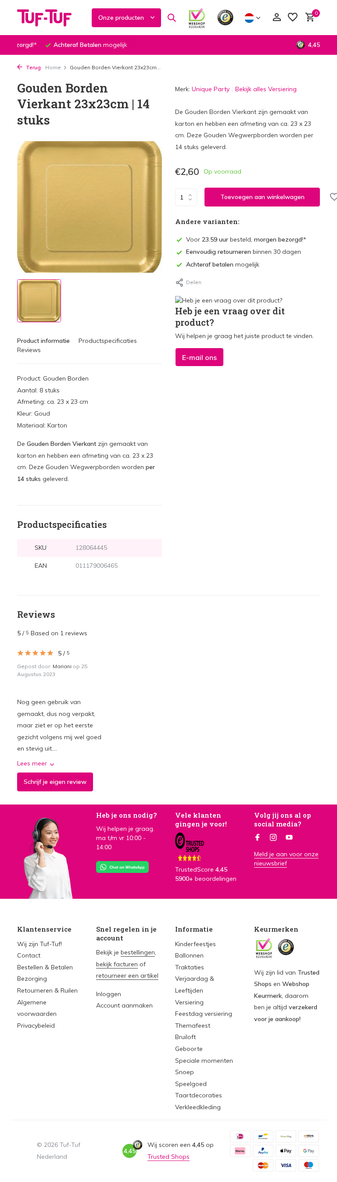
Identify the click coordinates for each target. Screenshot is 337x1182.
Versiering (189, 1002)
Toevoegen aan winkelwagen (262, 197)
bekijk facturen (117, 964)
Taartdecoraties (198, 1095)
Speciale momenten (204, 1061)
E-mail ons (199, 357)
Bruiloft (185, 1037)
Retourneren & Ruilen (47, 990)
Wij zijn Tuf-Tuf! (39, 944)
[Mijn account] (276, 18)
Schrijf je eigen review (55, 782)
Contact (28, 955)
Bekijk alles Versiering (266, 89)
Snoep (184, 1072)
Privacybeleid (36, 1025)
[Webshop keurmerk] (197, 17)
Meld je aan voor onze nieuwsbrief (286, 858)
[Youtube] (289, 838)
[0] (308, 17)
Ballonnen (189, 955)
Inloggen (108, 994)
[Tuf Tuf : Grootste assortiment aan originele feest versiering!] (50, 17)
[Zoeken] (171, 17)
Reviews (29, 350)
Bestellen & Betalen (45, 967)
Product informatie (43, 341)
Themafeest (192, 1025)
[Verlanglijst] (293, 17)
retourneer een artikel (127, 975)
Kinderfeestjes (195, 944)
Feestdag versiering (203, 1014)
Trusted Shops (168, 1157)
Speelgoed (191, 1084)
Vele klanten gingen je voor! (201, 819)
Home (53, 67)
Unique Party (210, 89)
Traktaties (189, 967)
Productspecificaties (108, 341)
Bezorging (32, 979)
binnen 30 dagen (243, 252)
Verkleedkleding (198, 1107)
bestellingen (138, 952)
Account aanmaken (124, 1005)
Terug (33, 67)
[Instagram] (273, 838)
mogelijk (222, 264)
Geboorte (189, 1049)
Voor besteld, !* (246, 239)
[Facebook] (257, 838)
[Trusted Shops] (225, 17)
